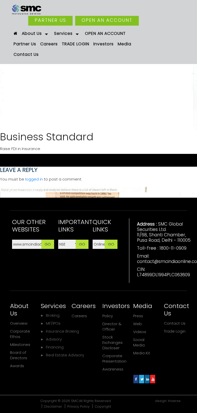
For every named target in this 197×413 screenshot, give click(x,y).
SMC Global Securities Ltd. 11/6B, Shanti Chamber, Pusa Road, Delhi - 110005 (164, 232)
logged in (34, 179)
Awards (17, 365)
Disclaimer (53, 406)
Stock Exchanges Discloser (112, 342)
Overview (18, 323)
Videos (139, 331)
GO (48, 244)
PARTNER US (50, 20)
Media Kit (141, 353)
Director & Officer (112, 326)
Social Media (139, 342)
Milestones (20, 344)
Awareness (112, 369)
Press (138, 316)
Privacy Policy (78, 406)
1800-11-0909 (173, 248)
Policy (107, 316)
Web (137, 323)
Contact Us (174, 323)
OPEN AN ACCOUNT (107, 20)
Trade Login (174, 331)
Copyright (103, 406)
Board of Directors (18, 355)
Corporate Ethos (20, 334)
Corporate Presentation (114, 358)
